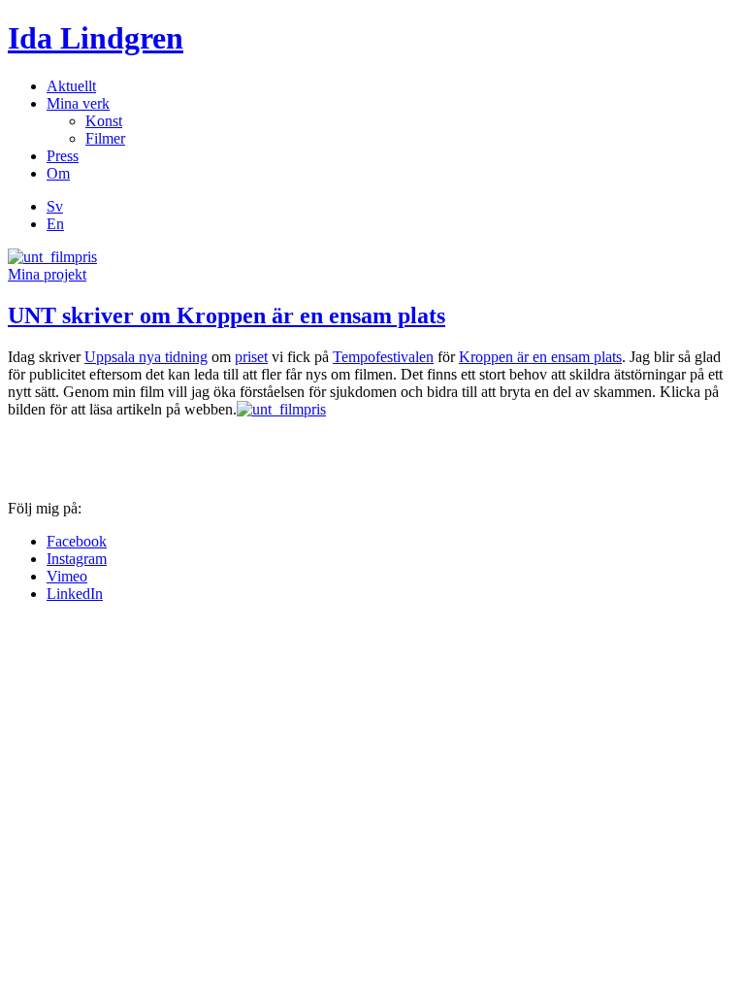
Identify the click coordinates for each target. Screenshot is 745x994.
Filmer (105, 138)
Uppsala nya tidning (146, 356)
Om (58, 173)
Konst (103, 121)
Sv (55, 206)
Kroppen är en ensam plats (540, 356)
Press (63, 156)
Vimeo (67, 576)
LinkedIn (75, 593)
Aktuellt (71, 86)
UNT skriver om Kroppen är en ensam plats (226, 315)
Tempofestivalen (383, 356)
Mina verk (78, 103)
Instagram (77, 558)
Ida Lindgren (95, 37)
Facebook (77, 541)
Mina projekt (47, 274)
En (55, 223)
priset (251, 356)
